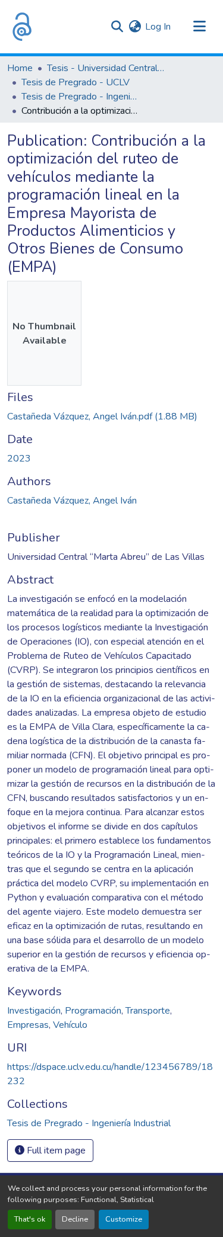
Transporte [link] (147, 1010)
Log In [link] (158, 26)
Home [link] (20, 68)
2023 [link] (19, 458)
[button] (22, 26)
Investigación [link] (34, 1010)
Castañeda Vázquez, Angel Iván (72, 500)
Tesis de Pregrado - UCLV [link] (75, 82)
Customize (123, 1219)
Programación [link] (93, 1010)
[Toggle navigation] (199, 26)
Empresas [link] (28, 1024)
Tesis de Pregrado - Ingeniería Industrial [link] (80, 96)
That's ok (29, 1219)
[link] (111, 416)
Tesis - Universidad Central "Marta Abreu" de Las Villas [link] (106, 68)
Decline (75, 1219)
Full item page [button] (55, 1150)
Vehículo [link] (70, 1024)
